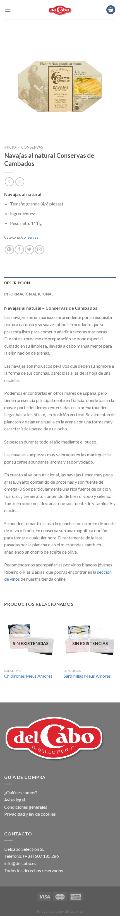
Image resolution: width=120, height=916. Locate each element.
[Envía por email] (39, 249)
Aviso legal (14, 799)
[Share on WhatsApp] (9, 249)
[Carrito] (110, 9)
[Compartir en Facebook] (19, 249)
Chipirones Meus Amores (28, 675)
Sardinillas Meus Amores (87, 675)
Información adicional (28, 294)
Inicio (10, 147)
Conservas (32, 147)
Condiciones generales (25, 807)
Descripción (17, 283)
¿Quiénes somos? (20, 792)
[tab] (60, 283)
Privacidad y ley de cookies (30, 813)
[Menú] (7, 9)
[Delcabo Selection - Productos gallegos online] (60, 10)
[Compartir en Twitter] (29, 249)
